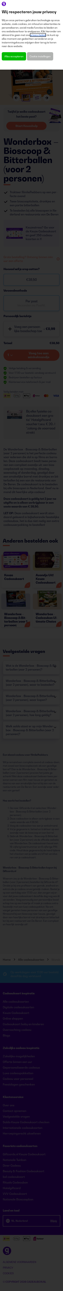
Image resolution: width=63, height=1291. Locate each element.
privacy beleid (38, 34)
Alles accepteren (13, 56)
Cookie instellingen (40, 56)
